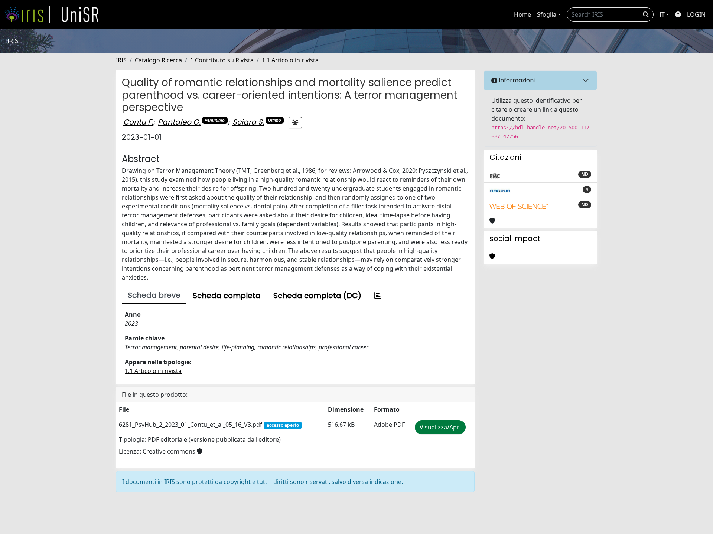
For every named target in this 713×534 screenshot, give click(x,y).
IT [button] (662, 14)
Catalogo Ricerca (158, 60)
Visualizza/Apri (440, 427)
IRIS (121, 60)
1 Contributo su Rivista (222, 60)
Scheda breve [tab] (154, 295)
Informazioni (516, 80)
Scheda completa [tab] (227, 295)
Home (522, 14)
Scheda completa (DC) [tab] (317, 295)
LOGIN (696, 14)
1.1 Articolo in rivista (290, 60)
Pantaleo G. (179, 122)
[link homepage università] (80, 14)
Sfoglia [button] (546, 14)
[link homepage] (27, 14)
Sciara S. (248, 122)
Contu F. (138, 122)
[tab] (378, 295)
